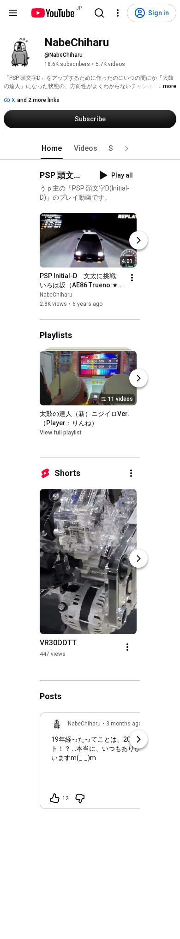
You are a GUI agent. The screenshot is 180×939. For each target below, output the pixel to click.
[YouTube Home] (52, 13)
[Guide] (12, 12)
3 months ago (124, 723)
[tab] (52, 148)
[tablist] (90, 148)
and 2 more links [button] (38, 100)
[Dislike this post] (79, 798)
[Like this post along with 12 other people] (55, 798)
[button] (126, 148)
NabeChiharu (56, 294)
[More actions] (132, 277)
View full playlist (61, 432)
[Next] (138, 240)
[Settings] (117, 12)
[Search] (99, 12)
